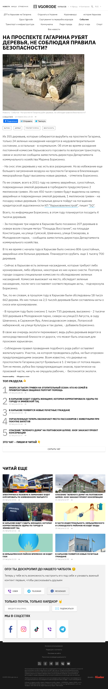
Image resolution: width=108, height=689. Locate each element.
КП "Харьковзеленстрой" (61, 205)
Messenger (60, 591)
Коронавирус (70, 14)
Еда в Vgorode (26, 19)
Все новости (54, 29)
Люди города (65, 24)
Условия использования (54, 646)
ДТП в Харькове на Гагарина (17, 14)
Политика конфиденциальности (54, 657)
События (84, 19)
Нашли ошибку (8, 376)
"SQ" (91, 205)
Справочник (23, 6)
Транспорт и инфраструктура (20, 24)
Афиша (14, 6)
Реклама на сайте (54, 653)
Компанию (85, 6)
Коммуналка (47, 24)
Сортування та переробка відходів (56, 19)
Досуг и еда (84, 24)
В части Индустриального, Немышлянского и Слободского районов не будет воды (79, 524)
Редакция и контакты (54, 650)
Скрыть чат (54, 449)
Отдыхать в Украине (47, 14)
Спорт (99, 24)
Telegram (36, 591)
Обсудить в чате (23, 376)
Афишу (75, 6)
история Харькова (92, 14)
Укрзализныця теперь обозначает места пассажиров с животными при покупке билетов (54, 420)
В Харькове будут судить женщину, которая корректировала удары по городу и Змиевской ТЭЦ (53, 400)
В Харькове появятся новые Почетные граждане (39, 410)
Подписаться (66, 608)
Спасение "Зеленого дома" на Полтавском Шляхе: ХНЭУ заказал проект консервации (53, 431)
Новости (6, 6)
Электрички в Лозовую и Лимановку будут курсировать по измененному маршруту (26, 495)
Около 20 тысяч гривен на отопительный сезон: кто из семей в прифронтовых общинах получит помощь (48, 389)
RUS (97, 6)
